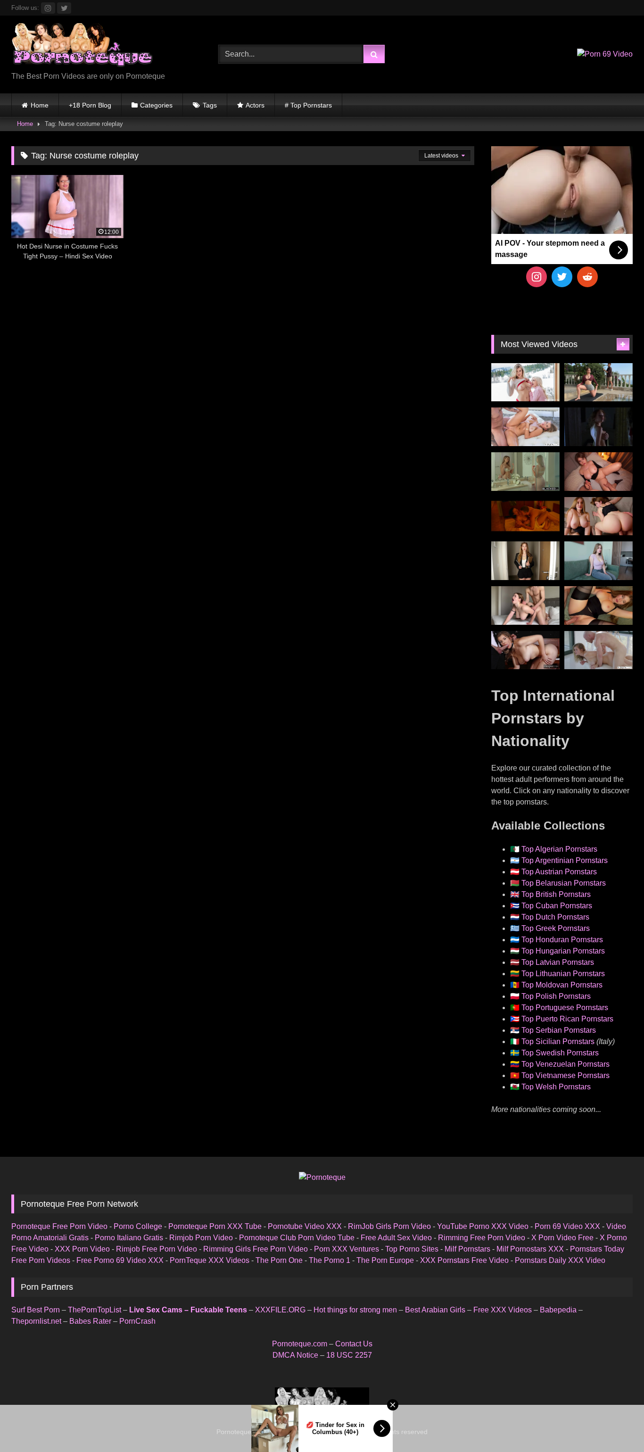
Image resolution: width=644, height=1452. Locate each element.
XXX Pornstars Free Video (464, 1260)
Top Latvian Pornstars (557, 962)
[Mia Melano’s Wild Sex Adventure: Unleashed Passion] (525, 426)
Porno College (138, 1226)
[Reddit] (587, 277)
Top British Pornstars (556, 894)
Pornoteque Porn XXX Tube (215, 1226)
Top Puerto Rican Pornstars (567, 1019)
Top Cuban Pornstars (556, 906)
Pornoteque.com (299, 1344)
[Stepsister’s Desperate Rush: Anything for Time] (525, 605)
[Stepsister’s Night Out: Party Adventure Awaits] (598, 471)
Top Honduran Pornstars (562, 940)
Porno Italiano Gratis (129, 1238)
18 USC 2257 (349, 1355)
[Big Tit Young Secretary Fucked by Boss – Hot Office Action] (525, 560)
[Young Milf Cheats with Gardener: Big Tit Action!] (598, 382)
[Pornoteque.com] (82, 47)
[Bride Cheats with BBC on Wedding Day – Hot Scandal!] (525, 471)
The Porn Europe (385, 1260)
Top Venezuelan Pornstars (565, 1064)
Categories (156, 105)
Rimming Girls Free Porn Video (255, 1249)
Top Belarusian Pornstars (563, 883)
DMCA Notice (295, 1355)
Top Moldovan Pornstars (562, 985)
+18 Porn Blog (90, 105)
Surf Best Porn (35, 1310)
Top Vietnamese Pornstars (565, 1075)
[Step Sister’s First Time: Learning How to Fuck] (598, 516)
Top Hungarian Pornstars (563, 951)
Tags (210, 105)
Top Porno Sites (411, 1249)
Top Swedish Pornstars (560, 1053)
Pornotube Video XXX (305, 1226)
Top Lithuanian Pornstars (563, 974)
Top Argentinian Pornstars (564, 860)
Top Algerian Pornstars (559, 849)
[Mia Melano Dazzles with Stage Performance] (525, 650)
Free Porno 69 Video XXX (120, 1260)
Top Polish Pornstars (556, 996)
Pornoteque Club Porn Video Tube (297, 1238)
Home (40, 105)
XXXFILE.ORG (280, 1310)
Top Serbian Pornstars (558, 1030)
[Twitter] (562, 277)
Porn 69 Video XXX (567, 1226)
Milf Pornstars (467, 1249)
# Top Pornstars (308, 105)
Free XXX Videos (502, 1310)
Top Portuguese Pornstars (564, 1008)
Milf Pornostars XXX (530, 1249)
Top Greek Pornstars (555, 928)
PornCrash (137, 1321)
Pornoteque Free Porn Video (59, 1226)
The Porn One (279, 1260)
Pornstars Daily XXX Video (560, 1260)
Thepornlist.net (36, 1321)
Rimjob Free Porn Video (156, 1249)
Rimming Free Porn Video (481, 1238)
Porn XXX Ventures (346, 1249)
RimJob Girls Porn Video (389, 1226)
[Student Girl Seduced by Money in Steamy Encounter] (598, 605)
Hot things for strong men (355, 1310)
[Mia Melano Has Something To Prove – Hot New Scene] (598, 650)
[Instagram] (536, 277)
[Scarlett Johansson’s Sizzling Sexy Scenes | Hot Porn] (598, 426)
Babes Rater (90, 1321)
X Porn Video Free (562, 1238)
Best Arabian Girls (435, 1310)
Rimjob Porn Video (201, 1238)
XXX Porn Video (82, 1249)
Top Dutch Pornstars (555, 917)
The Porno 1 (329, 1260)
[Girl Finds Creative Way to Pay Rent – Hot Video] (598, 560)
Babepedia (558, 1310)
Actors (255, 105)
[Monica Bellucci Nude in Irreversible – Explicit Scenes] (525, 516)
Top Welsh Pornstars (556, 1087)
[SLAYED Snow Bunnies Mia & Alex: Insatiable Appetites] (525, 382)
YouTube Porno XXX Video (482, 1226)
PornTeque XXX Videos (209, 1260)
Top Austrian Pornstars (559, 872)
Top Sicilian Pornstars (557, 1041)
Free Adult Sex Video (396, 1238)
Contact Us (353, 1344)
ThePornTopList (94, 1310)
